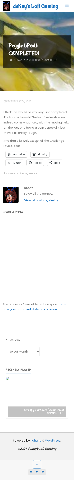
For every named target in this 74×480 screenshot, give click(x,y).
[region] (37, 398)
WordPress (52, 441)
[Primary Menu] (67, 6)
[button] (37, 398)
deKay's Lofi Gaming (35, 6)
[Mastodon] (43, 472)
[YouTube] (31, 472)
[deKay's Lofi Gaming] (6, 6)
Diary (19, 60)
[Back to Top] (37, 464)
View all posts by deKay (41, 200)
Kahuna (35, 441)
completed (12, 173)
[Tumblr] (37, 472)
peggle (33, 173)
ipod (24, 173)
